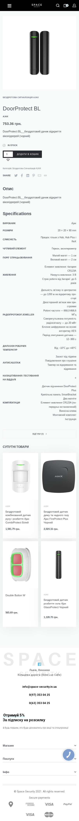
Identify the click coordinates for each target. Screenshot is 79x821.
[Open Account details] (74, 6)
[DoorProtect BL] (16, 175)
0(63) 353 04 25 (39, 703)
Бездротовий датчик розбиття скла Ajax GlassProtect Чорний (56, 603)
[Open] (9, 6)
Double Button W (15, 595)
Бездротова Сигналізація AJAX (21, 97)
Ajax (8, 506)
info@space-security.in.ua (39, 686)
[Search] (58, 5)
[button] (8, 160)
